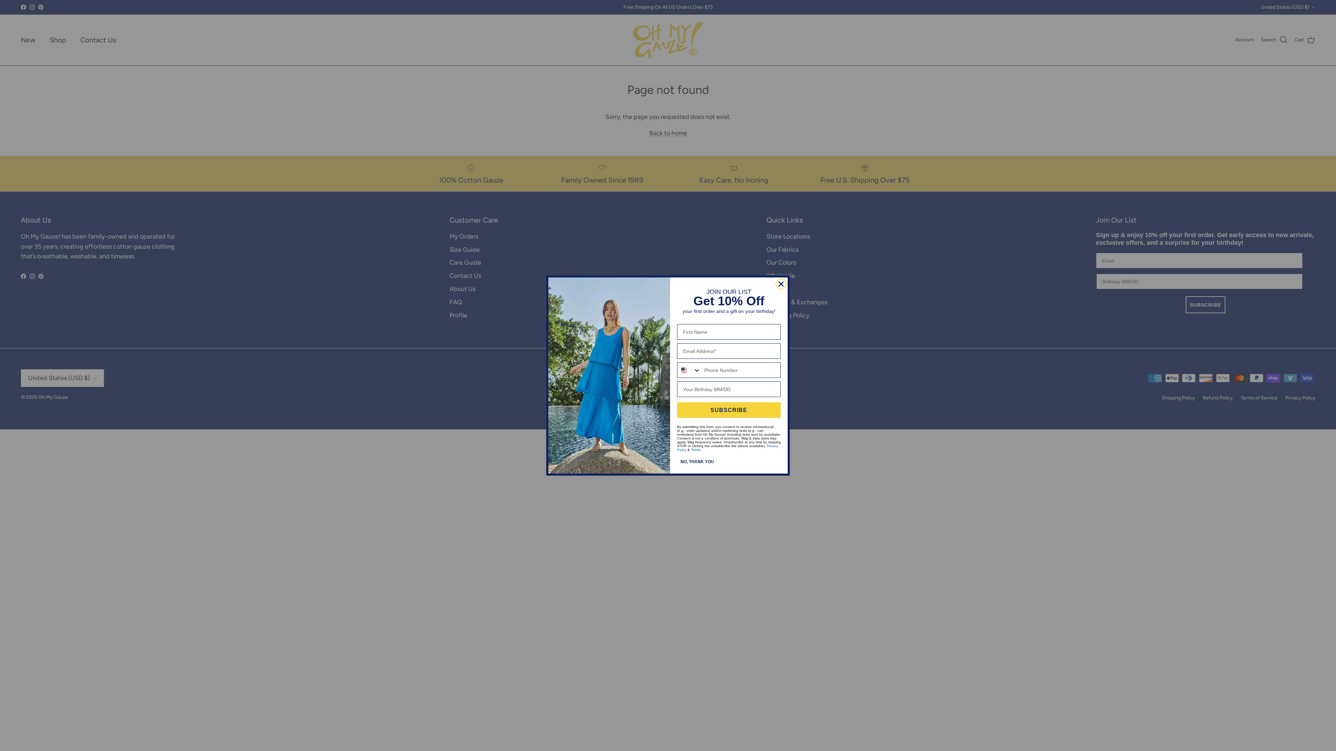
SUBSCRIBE (728, 410)
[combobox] (689, 370)
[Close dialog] (781, 284)
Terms (695, 450)
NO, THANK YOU (697, 461)
